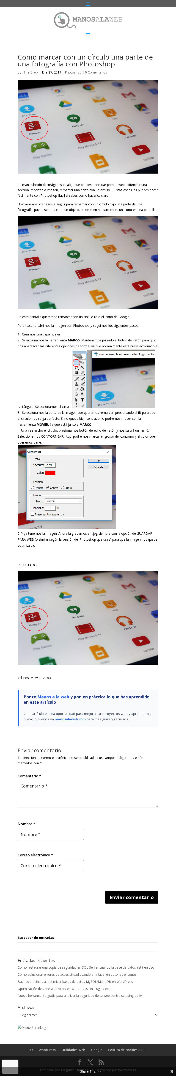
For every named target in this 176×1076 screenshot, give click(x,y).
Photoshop (73, 72)
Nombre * (26, 823)
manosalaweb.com (70, 719)
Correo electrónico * (35, 855)
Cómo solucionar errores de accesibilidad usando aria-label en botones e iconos (77, 974)
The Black (31, 72)
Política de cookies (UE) (126, 1050)
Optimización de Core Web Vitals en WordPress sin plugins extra (65, 988)
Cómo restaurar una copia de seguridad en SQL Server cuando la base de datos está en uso (86, 967)
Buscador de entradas (36, 937)
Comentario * (29, 776)
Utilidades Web (73, 1050)
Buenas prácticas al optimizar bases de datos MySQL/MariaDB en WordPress (75, 981)
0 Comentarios (96, 72)
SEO (30, 1050)
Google (96, 1050)
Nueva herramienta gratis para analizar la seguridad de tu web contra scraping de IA (80, 995)
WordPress (47, 1050)
